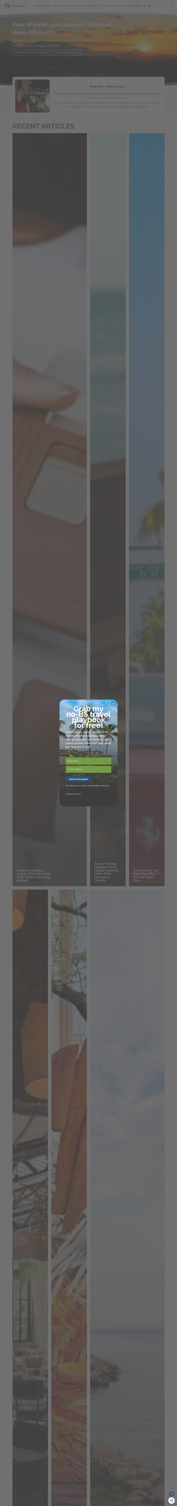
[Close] (113, 703)
